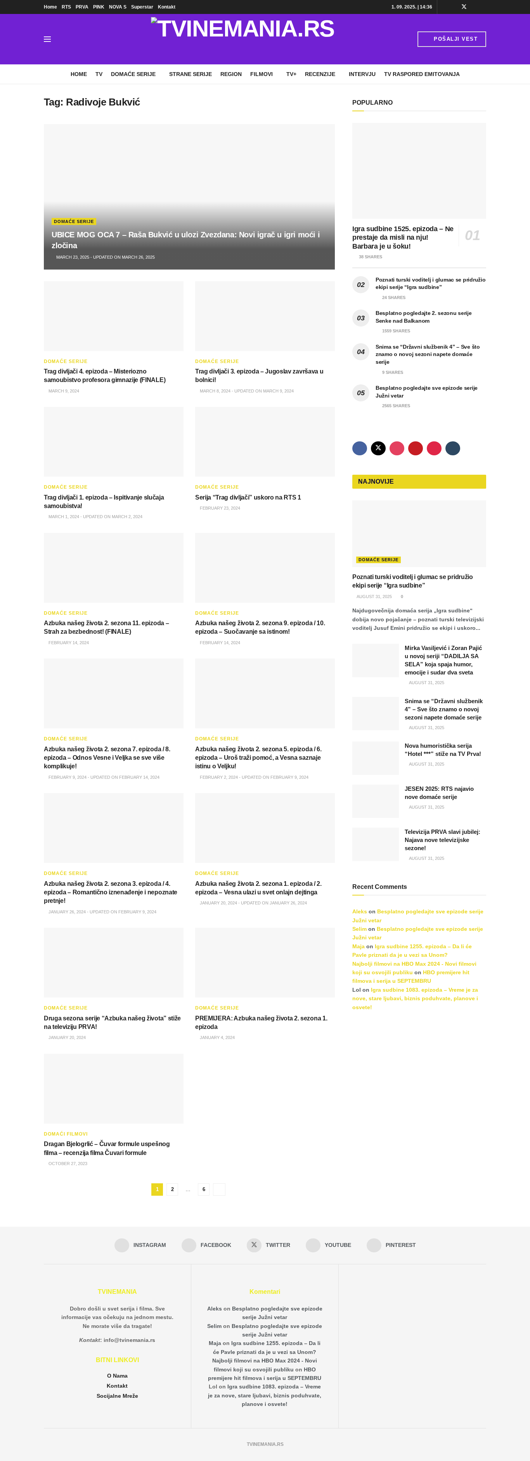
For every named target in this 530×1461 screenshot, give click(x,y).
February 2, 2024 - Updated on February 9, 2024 (253, 777)
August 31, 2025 (374, 596)
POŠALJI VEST (455, 39)
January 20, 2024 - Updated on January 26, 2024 (253, 903)
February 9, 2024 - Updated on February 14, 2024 (103, 777)
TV (98, 74)
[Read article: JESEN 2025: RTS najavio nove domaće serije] (375, 801)
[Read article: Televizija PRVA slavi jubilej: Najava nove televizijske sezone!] (375, 844)
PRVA (82, 7)
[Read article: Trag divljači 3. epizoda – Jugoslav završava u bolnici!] (265, 316)
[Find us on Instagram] (444, 7)
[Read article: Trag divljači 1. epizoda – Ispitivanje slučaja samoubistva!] (114, 442)
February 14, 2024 (68, 642)
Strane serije (190, 74)
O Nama (117, 1376)
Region (231, 74)
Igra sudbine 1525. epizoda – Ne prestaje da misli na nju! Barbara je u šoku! (403, 237)
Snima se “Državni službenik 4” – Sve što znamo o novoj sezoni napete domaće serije (428, 354)
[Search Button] (65, 39)
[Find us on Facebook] (454, 7)
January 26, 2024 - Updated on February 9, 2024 (101, 911)
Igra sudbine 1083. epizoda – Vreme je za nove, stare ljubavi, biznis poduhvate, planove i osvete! (415, 998)
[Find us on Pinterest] (484, 7)
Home (50, 7)
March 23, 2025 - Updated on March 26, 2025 (105, 257)
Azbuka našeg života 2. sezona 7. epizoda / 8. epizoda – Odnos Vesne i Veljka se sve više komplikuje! (107, 758)
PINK (98, 7)
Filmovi (261, 74)
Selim (359, 929)
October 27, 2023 (67, 1163)
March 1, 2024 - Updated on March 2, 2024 (94, 516)
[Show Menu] (47, 39)
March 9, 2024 (63, 391)
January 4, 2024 (217, 1037)
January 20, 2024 (66, 1037)
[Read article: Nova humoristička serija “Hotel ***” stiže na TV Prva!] (375, 758)
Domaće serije (133, 74)
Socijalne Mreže (117, 1396)
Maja (358, 946)
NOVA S (117, 7)
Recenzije (320, 74)
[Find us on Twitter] (464, 7)
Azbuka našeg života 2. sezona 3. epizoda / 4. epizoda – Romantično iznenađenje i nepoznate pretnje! (110, 892)
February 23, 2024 (219, 508)
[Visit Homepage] (242, 39)
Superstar (142, 7)
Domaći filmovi (66, 1134)
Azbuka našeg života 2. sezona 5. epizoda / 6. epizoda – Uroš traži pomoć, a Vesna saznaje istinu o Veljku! (258, 758)
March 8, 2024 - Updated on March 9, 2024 (246, 391)
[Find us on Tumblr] (452, 448)
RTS (66, 7)
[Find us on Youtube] (474, 7)
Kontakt (166, 7)
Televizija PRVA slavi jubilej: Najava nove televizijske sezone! (442, 839)
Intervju (362, 74)
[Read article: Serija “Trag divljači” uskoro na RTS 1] (265, 442)
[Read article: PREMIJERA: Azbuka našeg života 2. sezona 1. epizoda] (265, 963)
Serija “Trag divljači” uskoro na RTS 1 (248, 497)
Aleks (359, 911)
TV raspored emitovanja (422, 74)
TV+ (291, 74)
